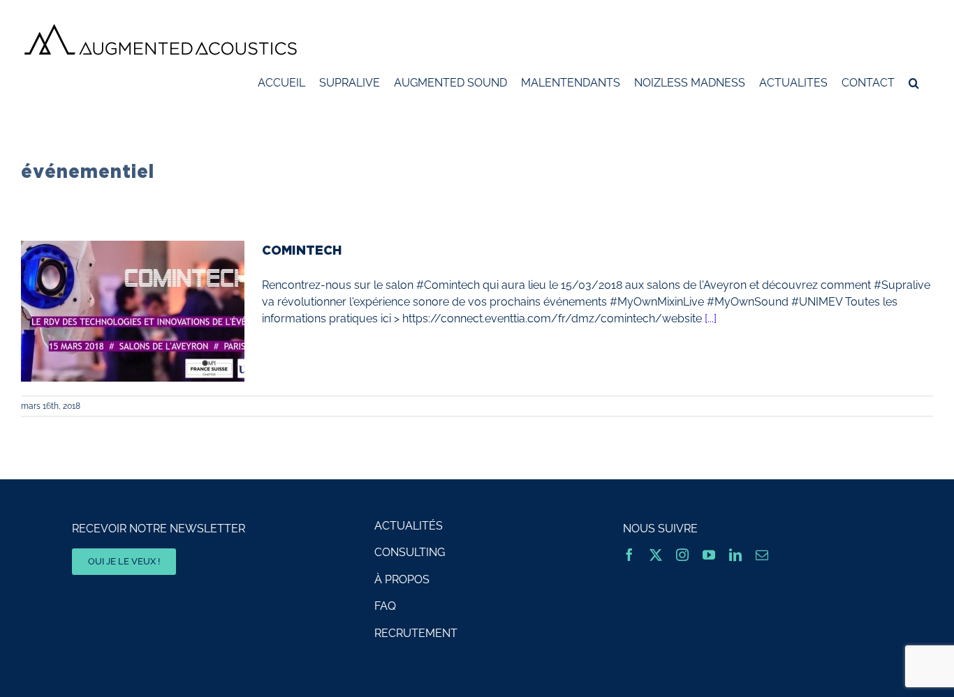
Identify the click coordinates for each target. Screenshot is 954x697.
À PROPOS (402, 579)
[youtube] (709, 554)
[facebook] (629, 554)
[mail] (762, 554)
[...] (711, 318)
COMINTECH (302, 250)
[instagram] (682, 554)
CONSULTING (409, 552)
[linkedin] (735, 554)
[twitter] (656, 554)
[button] (914, 83)
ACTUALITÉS (408, 525)
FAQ (385, 606)
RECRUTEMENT (415, 633)
